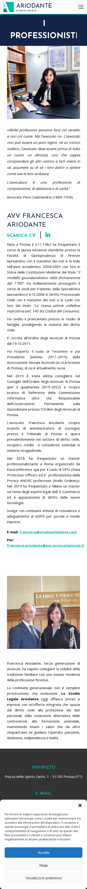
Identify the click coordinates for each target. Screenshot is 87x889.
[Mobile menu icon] (81, 6)
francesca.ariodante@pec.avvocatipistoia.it (45, 545)
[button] (80, 805)
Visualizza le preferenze (44, 878)
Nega (43, 865)
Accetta (43, 852)
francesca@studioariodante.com (48, 532)
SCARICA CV (21, 235)
